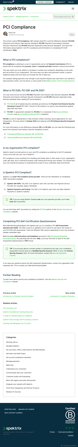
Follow (72, 34)
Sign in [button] (71, 2)
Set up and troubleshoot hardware (18, 357)
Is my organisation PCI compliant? (21, 147)
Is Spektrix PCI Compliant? (17, 172)
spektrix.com (10, 409)
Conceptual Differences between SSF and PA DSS (25, 134)
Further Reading (11, 275)
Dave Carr (12, 33)
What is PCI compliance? (16, 59)
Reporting (9, 365)
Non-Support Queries (13, 413)
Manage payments (22, 16)
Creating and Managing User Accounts (17, 323)
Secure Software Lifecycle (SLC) (29, 114)
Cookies (71, 435)
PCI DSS (10, 104)
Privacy (52, 432)
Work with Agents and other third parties (21, 380)
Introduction (35, 16)
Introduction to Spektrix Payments (62, 296)
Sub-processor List (10, 308)
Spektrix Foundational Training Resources (18, 312)
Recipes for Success (13, 392)
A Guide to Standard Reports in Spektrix (17, 316)
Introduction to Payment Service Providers (18, 296)
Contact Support (44, 2)
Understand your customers (16, 369)
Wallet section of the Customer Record (60, 81)
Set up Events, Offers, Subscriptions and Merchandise (25, 350)
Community (60, 2)
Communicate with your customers (18, 373)
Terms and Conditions (65, 432)
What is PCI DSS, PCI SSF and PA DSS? (24, 90)
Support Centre (8, 16)
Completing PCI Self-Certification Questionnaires (29, 221)
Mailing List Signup (26, 409)
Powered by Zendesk (70, 445)
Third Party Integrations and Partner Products (22, 388)
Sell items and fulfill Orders (16, 354)
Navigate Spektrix (12, 346)
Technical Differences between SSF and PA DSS (24, 137)
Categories (11, 337)
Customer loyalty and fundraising (18, 376)
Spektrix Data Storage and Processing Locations (20, 319)
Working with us (12, 342)
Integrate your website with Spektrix (19, 384)
